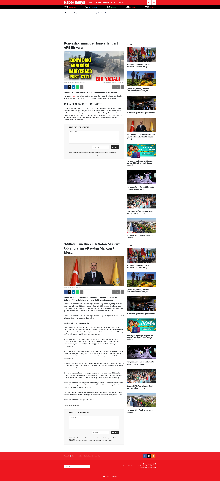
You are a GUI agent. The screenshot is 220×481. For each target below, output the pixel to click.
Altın (66, 6)
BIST (87, 6)
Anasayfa (69, 13)
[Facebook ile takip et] (145, 456)
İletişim (80, 456)
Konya (98, 2)
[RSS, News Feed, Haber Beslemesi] (153, 456)
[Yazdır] (81, 87)
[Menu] (153, 2)
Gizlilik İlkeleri (87, 456)
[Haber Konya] (74, 2)
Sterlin (147, 6)
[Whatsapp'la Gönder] (77, 87)
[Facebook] (66, 87)
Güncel (91, 2)
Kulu (73, 96)
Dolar (108, 6)
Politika (114, 2)
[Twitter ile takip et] (149, 456)
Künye (73, 456)
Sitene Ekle (97, 456)
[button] (114, 87)
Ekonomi (106, 2)
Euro (127, 6)
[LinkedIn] (73, 87)
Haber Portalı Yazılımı (111, 476)
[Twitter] (69, 87)
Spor (121, 2)
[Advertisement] (110, 28)
